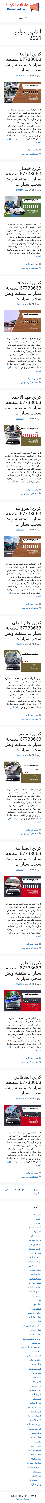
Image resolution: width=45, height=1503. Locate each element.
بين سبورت (36, 1244)
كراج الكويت (35, 1420)
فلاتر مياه (37, 1381)
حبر (39, 1300)
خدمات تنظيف (34, 1334)
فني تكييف (36, 1385)
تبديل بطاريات (35, 1248)
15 (22, 1190)
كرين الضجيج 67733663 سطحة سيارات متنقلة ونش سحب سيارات (23, 290)
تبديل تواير (36, 1253)
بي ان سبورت (35, 1240)
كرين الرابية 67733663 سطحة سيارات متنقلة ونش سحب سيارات (23, 61)
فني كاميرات (35, 1403)
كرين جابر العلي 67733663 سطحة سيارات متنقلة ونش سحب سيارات (23, 630)
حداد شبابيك (35, 1321)
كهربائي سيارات (34, 1424)
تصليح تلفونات (34, 1274)
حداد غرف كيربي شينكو (30, 1325)
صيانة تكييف (36, 1364)
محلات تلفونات (34, 1437)
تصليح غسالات (34, 1291)
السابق (36, 1190)
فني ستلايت (36, 1394)
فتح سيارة (36, 1377)
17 (14, 1190)
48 (6, 1190)
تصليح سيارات (35, 1283)
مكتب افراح (36, 1458)
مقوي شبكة (36, 1454)
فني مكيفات (36, 1411)
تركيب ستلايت (35, 1257)
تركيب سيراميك (34, 1261)
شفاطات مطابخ (34, 1355)
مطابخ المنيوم (35, 1445)
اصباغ (38, 1223)
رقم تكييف (36, 1343)
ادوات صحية (35, 1214)
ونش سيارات (32, 149)
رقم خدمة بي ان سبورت (30, 1347)
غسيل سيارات (35, 1368)
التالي (37, 1193)
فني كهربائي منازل (33, 1407)
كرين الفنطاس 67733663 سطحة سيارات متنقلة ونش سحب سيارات (23, 1084)
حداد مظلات (35, 1330)
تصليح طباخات (34, 1287)
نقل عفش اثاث (34, 1480)
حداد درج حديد (34, 1313)
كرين (28, 153)
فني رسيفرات (35, 1390)
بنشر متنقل (36, 1235)
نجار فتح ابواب (34, 1467)
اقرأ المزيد (13, 481)
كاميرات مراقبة (34, 1415)
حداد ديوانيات (35, 1317)
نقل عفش (36, 1476)
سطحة (35, 153)
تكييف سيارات (35, 1295)
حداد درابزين (35, 1308)
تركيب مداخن (35, 1265)
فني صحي (36, 1398)
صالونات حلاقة (34, 1360)
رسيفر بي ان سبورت (32, 1338)
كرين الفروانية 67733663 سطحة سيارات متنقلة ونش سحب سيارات (23, 516)
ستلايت (38, 1351)
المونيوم (37, 1231)
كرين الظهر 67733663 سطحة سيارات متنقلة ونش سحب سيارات (23, 970)
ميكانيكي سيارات (33, 1463)
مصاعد (38, 1441)
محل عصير (36, 1433)
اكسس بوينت (35, 1227)
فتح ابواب (37, 1373)
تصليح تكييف (35, 1270)
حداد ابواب (36, 1304)
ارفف (38, 1218)
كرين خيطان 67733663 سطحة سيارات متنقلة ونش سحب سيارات (23, 176)
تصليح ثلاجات (35, 1278)
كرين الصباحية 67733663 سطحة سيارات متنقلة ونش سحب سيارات (23, 856)
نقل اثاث (37, 1471)
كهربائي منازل (35, 1428)
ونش (23, 153)
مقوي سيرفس (34, 1450)
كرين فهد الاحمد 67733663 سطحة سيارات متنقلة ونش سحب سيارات (23, 405)
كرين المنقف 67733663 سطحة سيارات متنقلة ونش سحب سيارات (23, 741)
